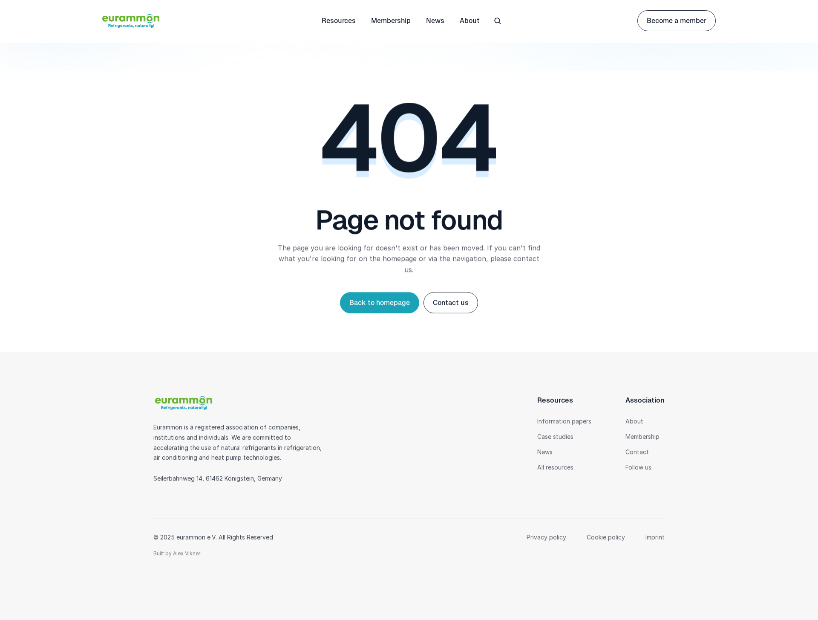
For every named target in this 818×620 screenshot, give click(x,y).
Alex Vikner (186, 553)
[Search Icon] (497, 20)
